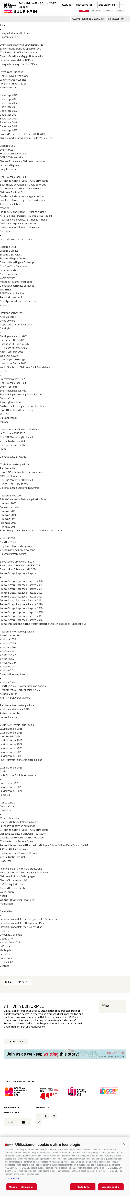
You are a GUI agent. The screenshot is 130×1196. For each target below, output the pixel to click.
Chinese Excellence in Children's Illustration (23, 161)
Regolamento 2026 (10, 495)
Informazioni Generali (11, 270)
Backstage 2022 (8, 111)
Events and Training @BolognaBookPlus (21, 45)
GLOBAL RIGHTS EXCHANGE (86, 18)
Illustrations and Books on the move (19, 227)
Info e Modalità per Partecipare (16, 239)
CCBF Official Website (11, 157)
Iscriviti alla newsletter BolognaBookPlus (22, 923)
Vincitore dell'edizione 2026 (14, 709)
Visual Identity (8, 87)
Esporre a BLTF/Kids (11, 255)
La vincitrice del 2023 (11, 740)
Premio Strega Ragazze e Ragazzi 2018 (21, 612)
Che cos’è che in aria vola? (13, 880)
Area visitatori (107, 4)
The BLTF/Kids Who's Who (14, 76)
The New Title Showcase (13, 266)
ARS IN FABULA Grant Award (15, 698)
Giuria (3, 771)
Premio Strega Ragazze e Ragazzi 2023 (21, 593)
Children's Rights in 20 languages (17, 876)
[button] (123, 1143)
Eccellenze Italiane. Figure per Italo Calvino (22, 200)
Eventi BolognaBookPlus (13, 391)
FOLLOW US (65, 4)
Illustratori (6, 810)
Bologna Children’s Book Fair (15, 33)
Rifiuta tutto (83, 1187)
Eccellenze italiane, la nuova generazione (22, 196)
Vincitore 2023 (8, 651)
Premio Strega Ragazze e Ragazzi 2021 (21, 600)
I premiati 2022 (8, 523)
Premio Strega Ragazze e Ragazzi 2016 (21, 620)
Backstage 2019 (8, 122)
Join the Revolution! (10, 204)
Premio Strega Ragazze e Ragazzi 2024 (21, 589)
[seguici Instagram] (39, 1122)
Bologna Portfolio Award (13, 554)
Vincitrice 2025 (8, 643)
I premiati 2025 (8, 511)
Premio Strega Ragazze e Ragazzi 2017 (21, 616)
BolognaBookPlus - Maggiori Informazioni (22, 56)
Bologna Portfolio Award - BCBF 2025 (20, 565)
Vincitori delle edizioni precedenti (17, 550)
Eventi (3, 371)
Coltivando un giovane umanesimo (18, 223)
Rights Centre (7, 802)
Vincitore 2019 (8, 663)
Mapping (4, 208)
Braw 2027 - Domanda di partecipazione (21, 472)
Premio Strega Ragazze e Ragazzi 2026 (21, 581)
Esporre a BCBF (8, 247)
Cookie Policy (12, 1178)
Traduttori (6, 861)
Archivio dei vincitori (10, 635)
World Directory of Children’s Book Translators (25, 367)
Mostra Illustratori (10, 818)
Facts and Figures (9, 165)
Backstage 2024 (8, 103)
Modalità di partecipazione (14, 464)
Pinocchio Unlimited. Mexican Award (19, 822)
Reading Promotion (10, 402)
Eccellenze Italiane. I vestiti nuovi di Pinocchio (24, 181)
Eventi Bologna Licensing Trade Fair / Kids (22, 394)
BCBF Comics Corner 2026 (13, 348)
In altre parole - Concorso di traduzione (21, 869)
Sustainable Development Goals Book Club (23, 185)
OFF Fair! (4, 414)
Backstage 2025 (8, 99)
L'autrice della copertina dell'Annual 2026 (22, 837)
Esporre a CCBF (8, 146)
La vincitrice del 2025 (11, 733)
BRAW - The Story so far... (14, 484)
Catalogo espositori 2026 (13, 336)
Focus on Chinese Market (13, 153)
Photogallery (7, 950)
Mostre (4, 422)
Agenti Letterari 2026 (11, 352)
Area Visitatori (8, 317)
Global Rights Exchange (12, 359)
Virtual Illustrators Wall (12, 441)
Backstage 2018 (8, 126)
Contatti (4, 966)
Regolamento (7, 468)
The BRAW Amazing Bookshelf (16, 437)
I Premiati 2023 (8, 519)
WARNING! (5, 289)
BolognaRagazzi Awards (13, 457)
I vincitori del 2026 (9, 783)
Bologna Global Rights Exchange (17, 262)
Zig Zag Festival (8, 418)
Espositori (5, 231)
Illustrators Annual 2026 (13, 363)
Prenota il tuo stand (11, 297)
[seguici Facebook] (39, 1116)
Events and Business (11, 72)
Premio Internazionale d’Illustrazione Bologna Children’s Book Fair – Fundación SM (44, 845)
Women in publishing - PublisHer (17, 900)
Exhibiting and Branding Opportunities (20, 49)
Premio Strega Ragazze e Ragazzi (18, 573)
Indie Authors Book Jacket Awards (18, 775)
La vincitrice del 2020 (11, 752)
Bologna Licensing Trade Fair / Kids (18, 64)
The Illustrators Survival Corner (17, 841)
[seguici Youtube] (54, 1116)
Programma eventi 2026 (13, 379)
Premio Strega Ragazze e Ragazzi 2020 (21, 604)
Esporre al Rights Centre (13, 258)
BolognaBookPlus (9, 37)
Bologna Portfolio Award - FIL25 (17, 562)
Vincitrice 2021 (8, 659)
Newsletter (6, 911)
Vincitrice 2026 (8, 639)
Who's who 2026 (9, 356)
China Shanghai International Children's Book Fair (26, 138)
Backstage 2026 (8, 95)
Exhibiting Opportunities (13, 80)
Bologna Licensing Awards (14, 674)
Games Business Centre (13, 888)
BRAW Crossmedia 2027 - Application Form (23, 499)
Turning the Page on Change (15, 445)
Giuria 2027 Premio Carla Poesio (17, 725)
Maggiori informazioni (21, 1187)
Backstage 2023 (8, 107)
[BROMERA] (65, 1054)
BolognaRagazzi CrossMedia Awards (19, 488)
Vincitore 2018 (8, 666)
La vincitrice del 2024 (11, 791)
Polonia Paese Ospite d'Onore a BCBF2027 (22, 134)
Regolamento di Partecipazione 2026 (20, 690)
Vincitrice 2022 (8, 655)
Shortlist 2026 (8, 542)
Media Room (7, 904)
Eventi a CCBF (7, 150)
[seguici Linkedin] (46, 1116)
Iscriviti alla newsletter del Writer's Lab (21, 927)
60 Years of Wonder (10, 476)
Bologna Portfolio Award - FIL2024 (18, 569)
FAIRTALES (114, 18)
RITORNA (18, 1041)
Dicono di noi (6, 939)
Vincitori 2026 (7, 538)
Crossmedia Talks (9, 507)
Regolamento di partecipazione (17, 546)
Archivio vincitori (8, 694)
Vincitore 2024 (8, 647)
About (3, 25)
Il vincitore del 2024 (10, 736)
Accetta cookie (111, 1187)
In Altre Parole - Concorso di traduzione (21, 760)
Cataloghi (5, 328)
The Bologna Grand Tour (13, 177)
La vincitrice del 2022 (11, 744)
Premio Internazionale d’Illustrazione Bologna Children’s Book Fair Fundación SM (43, 624)
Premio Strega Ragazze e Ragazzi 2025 (21, 585)
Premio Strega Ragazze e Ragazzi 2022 (21, 597)
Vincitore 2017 (8, 670)
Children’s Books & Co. (12, 192)
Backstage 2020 (8, 118)
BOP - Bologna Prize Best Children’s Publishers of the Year (31, 530)
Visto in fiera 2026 (10, 942)
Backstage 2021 (8, 115)
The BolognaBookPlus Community (18, 52)
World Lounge (7, 892)
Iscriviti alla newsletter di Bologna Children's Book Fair (29, 919)
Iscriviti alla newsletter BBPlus (16, 60)
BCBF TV (4, 931)
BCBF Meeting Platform (12, 293)
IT (122, 4)
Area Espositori (8, 274)
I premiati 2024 (8, 515)
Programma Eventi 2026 (13, 84)
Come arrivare (7, 278)
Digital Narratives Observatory (16, 410)
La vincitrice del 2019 (11, 756)
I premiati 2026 (8, 503)
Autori (3, 896)
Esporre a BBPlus (9, 251)
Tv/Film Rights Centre (12, 884)
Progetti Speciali (9, 169)
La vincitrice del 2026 (11, 729)
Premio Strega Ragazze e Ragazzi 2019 (21, 608)
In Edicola (5, 946)
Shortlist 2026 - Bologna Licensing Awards (23, 686)
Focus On (5, 795)
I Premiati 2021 (8, 527)
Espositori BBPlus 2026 (12, 340)
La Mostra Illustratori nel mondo (17, 826)
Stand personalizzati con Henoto (18, 301)
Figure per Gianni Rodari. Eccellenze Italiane (23, 212)
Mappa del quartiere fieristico (16, 282)
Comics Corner (7, 398)
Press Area (6, 958)
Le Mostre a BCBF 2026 (12, 433)
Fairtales (5, 954)
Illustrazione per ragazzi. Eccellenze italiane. (23, 220)
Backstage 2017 (8, 130)
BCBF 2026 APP (8, 962)
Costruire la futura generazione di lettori (22, 406)
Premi (3, 449)
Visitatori (5, 305)
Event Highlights (9, 387)
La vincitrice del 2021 (11, 748)
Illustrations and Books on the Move (19, 429)
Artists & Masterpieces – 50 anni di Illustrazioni (26, 216)
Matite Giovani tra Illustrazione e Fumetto (23, 188)
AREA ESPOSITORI (84, 4)
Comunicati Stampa (11, 935)
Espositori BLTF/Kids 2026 (14, 344)
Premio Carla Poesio (10, 717)
